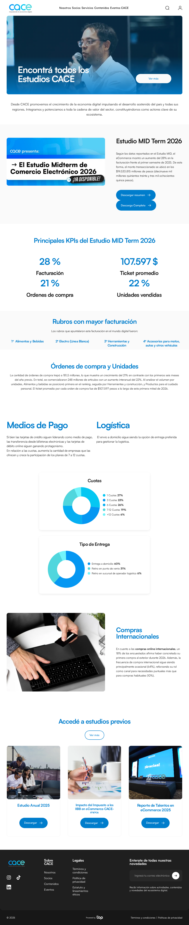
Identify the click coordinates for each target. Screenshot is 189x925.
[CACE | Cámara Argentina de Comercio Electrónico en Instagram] (9, 877)
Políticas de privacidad (170, 917)
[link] (136, 205)
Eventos (49, 889)
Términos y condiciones (80, 870)
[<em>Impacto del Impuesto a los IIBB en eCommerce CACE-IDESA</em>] (94, 772)
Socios (48, 878)
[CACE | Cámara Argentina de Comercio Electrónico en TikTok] (18, 877)
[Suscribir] (175, 875)
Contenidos (51, 884)
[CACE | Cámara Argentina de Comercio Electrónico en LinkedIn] (9, 887)
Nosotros (50, 872)
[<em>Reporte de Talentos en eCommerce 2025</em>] (155, 772)
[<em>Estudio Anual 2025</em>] (33, 772)
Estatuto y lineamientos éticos (80, 891)
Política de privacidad (79, 879)
